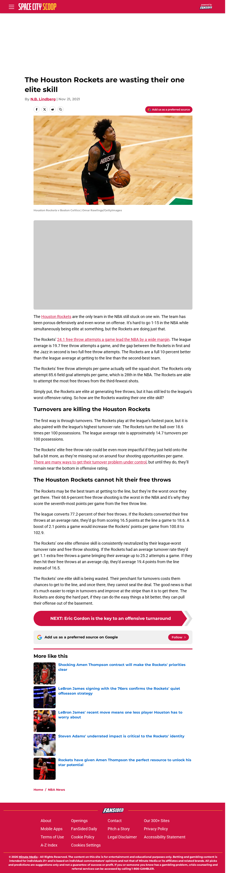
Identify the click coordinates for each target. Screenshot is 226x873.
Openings (79, 820)
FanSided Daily (84, 828)
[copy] (60, 109)
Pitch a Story (119, 828)
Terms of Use (52, 837)
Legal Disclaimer (122, 837)
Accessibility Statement (164, 837)
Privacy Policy (156, 828)
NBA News (56, 790)
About (46, 820)
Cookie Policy (82, 837)
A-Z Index (49, 845)
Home (38, 790)
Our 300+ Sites (157, 820)
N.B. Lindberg (43, 99)
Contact (115, 820)
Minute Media (28, 856)
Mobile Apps (51, 828)
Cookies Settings (86, 845)
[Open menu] (11, 6)
